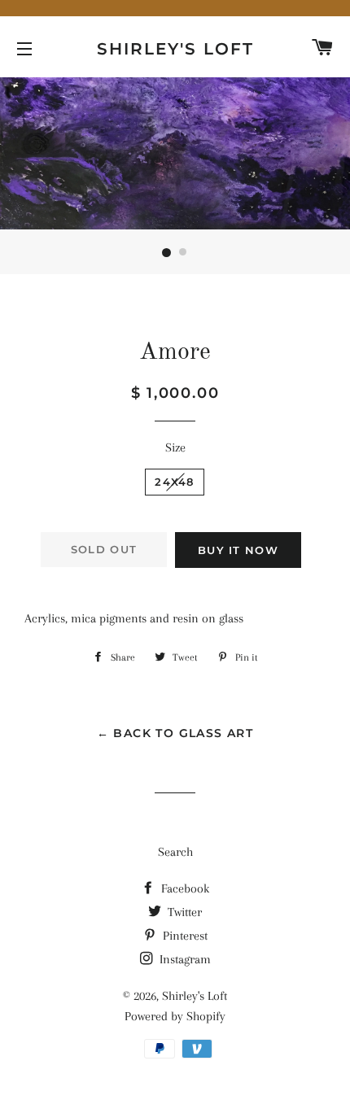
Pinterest (184, 935)
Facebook (183, 888)
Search (175, 852)
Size (175, 447)
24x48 (175, 481)
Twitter (183, 912)
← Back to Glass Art (175, 733)
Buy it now (238, 550)
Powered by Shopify (175, 1016)
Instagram (183, 959)
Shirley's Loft (175, 49)
